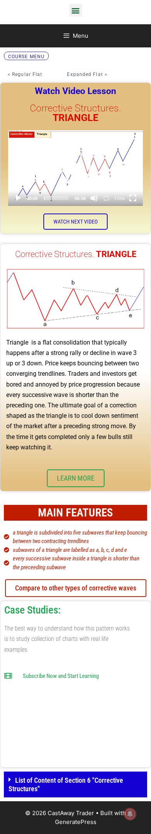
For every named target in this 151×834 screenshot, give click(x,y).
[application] (75, 168)
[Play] (18, 198)
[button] (75, 10)
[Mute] (94, 198)
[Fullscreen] (133, 198)
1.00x (119, 198)
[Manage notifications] (130, 814)
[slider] (56, 198)
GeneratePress (75, 822)
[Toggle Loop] (106, 198)
